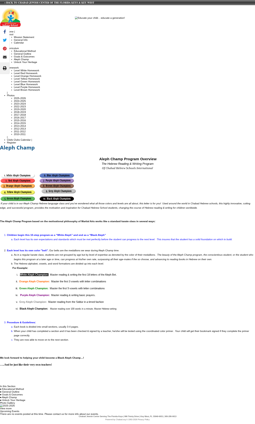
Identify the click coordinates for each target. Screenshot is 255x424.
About (10, 34)
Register (11, 142)
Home (10, 31)
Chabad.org (121, 419)
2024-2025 (20, 101)
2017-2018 (20, 114)
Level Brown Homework (27, 89)
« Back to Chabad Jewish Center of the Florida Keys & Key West (49, 2)
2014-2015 (20, 123)
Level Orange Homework (27, 76)
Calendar (19, 42)
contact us (58, 414)
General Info (21, 39)
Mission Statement (24, 37)
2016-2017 (20, 117)
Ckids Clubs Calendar (19, 139)
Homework (13, 67)
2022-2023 (20, 106)
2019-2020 (20, 109)
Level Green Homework (27, 81)
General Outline (22, 53)
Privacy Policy (144, 419)
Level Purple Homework (27, 87)
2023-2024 (20, 103)
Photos (11, 95)
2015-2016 (20, 120)
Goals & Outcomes (24, 56)
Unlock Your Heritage (25, 62)
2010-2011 (20, 134)
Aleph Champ (21, 59)
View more (6, 408)
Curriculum (13, 48)
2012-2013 (20, 128)
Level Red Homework (25, 73)
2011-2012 (20, 131)
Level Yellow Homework (27, 78)
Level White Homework (26, 70)
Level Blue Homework (26, 84)
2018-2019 (20, 112)
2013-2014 (20, 126)
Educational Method (25, 51)
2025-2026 (20, 98)
